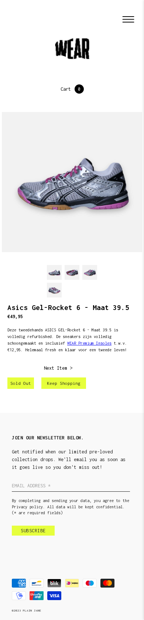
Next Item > (58, 368)
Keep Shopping (63, 383)
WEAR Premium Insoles (89, 343)
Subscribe (33, 530)
